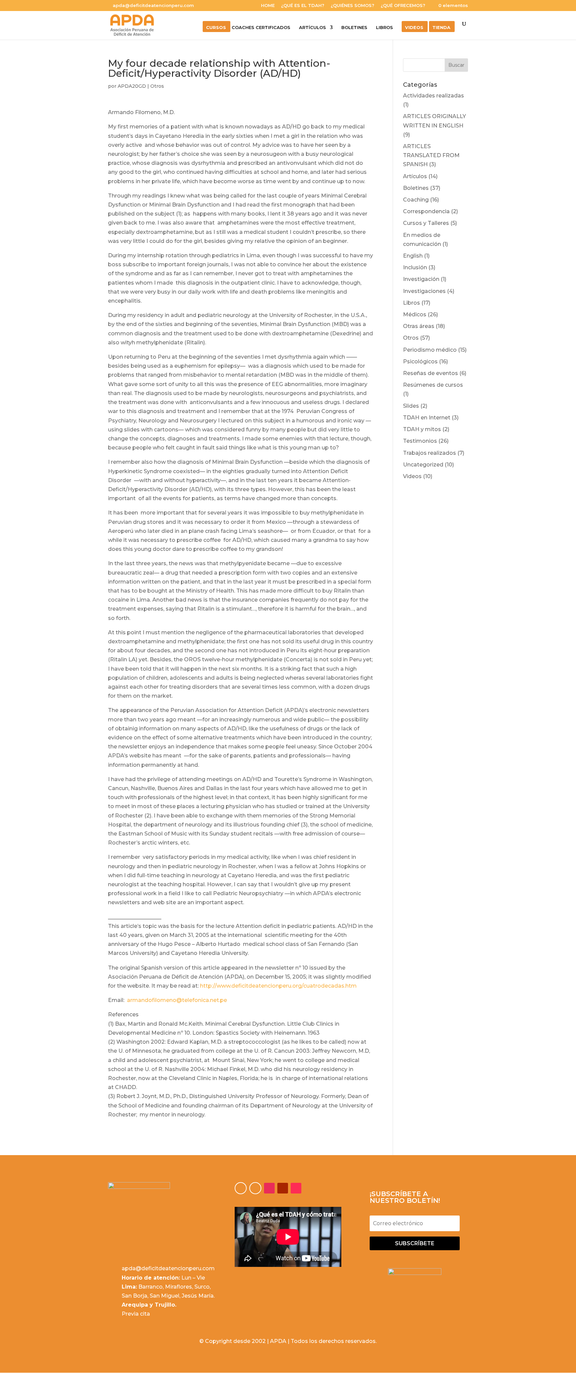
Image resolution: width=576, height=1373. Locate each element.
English (413, 256)
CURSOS (216, 27)
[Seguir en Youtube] (282, 1188)
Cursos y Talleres (426, 223)
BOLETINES (354, 27)
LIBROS (384, 27)
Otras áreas (418, 326)
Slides (411, 406)
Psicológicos (420, 361)
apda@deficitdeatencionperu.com (168, 1268)
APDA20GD (132, 86)
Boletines (416, 188)
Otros (157, 86)
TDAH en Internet (426, 417)
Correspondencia (426, 211)
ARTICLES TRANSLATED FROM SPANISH (431, 155)
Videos (412, 476)
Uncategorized (423, 464)
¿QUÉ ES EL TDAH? (302, 5)
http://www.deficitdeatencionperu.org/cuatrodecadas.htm (278, 986)
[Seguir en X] (255, 1188)
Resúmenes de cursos (433, 385)
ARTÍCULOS (312, 27)
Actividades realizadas (433, 95)
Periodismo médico (430, 350)
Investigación (421, 279)
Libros (411, 303)
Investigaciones (424, 291)
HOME (268, 5)
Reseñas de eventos (430, 373)
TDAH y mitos (422, 429)
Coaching (416, 200)
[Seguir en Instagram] (269, 1188)
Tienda (441, 27)
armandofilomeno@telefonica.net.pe (177, 1000)
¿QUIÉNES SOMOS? (352, 5)
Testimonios (420, 441)
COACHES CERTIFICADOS (261, 27)
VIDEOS (414, 27)
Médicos (414, 314)
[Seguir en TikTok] (296, 1188)
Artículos (415, 176)
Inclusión (415, 267)
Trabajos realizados (429, 453)
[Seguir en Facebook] (241, 1188)
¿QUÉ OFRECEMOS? (403, 5)
